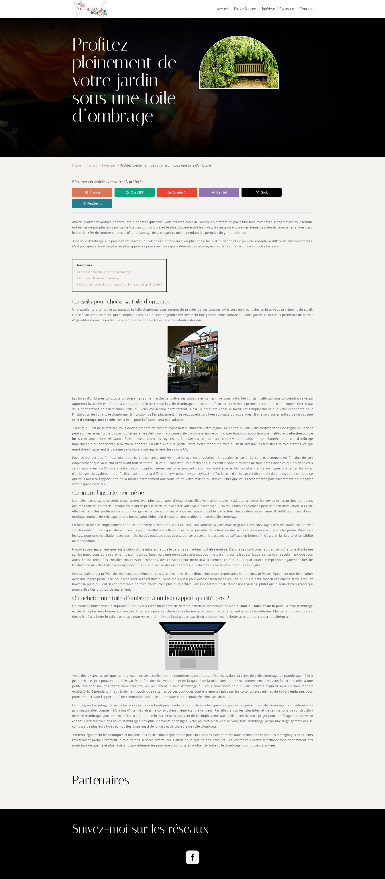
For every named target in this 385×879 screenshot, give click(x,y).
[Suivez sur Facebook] (192, 857)
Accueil (222, 9)
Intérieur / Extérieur (278, 9)
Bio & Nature (245, 9)
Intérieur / (100, 165)
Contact (306, 9)
